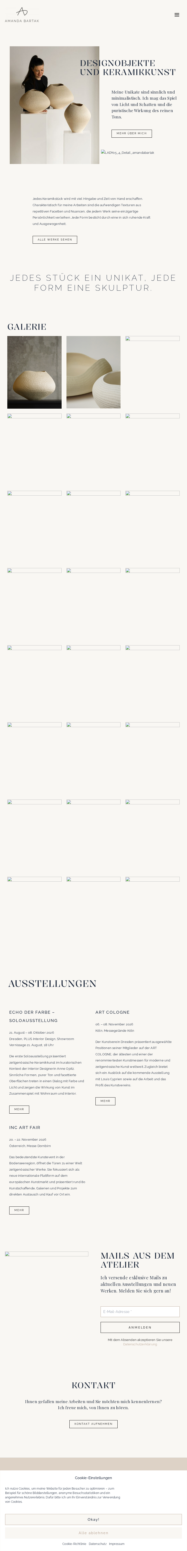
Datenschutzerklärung (140, 1344)
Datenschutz (98, 1544)
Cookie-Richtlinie (74, 1544)
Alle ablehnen (94, 1533)
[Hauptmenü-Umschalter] (177, 15)
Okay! (94, 1519)
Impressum (117, 1544)
